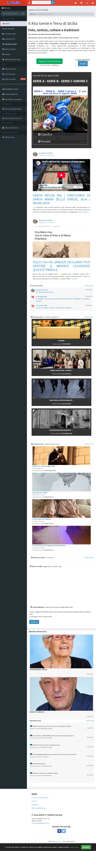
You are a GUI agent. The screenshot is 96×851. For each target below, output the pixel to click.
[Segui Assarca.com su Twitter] (64, 831)
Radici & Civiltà (39, 558)
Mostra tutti (89, 286)
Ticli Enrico (58, 841)
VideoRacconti (35, 721)
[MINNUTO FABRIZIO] (61, 694)
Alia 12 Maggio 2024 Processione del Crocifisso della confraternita (54, 754)
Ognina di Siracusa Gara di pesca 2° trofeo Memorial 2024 (51, 726)
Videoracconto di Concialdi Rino (39, 757)
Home (34, 14)
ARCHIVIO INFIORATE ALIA (44, 292)
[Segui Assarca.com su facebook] (59, 831)
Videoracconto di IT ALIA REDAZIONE (41, 766)
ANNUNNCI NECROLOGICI (38, 632)
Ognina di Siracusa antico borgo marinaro (46, 745)
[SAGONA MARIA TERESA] (61, 651)
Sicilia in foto (38, 444)
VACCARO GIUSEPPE (46, 153)
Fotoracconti (37, 317)
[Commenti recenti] (87, 3)
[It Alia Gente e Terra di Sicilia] (13, 3)
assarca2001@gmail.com (40, 823)
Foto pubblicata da (44, 470)
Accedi (83, 63)
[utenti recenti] (76, 3)
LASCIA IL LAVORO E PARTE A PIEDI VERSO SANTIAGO (53, 308)
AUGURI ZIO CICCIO (39, 764)
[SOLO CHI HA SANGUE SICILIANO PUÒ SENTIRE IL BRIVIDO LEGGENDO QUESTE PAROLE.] (61, 242)
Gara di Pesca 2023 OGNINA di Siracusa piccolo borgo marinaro (53, 736)
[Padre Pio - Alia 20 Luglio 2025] (61, 455)
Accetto (86, 847)
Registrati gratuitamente (49, 61)
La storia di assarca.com (40, 798)
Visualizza (34, 622)
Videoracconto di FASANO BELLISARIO (41, 728)
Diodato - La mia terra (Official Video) (45, 773)
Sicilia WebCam (38, 607)
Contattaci (35, 804)
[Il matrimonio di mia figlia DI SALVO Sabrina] (61, 535)
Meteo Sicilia (37, 566)
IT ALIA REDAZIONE (41, 296)
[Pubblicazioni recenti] (81, 3)
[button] (29, 3)
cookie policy (74, 847)
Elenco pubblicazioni (39, 808)
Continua (85, 212)
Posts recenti (37, 286)
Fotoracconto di (61, 344)
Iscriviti (34, 801)
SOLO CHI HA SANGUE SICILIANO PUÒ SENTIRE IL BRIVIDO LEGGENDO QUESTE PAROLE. (61, 266)
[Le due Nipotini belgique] (61, 508)
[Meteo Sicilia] (61, 587)
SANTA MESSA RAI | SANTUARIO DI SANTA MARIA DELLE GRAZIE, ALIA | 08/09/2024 (61, 199)
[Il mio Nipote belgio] (61, 482)
